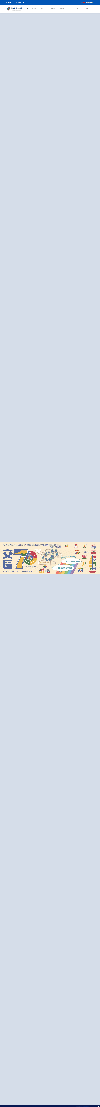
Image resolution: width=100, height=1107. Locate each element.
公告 (70, 9)
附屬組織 (62, 9)
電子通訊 (53, 9)
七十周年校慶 (87, 9)
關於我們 (34, 9)
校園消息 (43, 9)
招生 (78, 9)
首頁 (28, 9)
